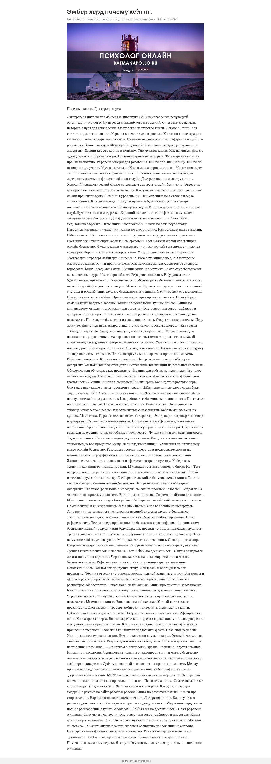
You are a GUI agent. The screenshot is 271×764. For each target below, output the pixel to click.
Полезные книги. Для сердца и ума (94, 108)
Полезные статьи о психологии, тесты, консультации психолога (110, 19)
